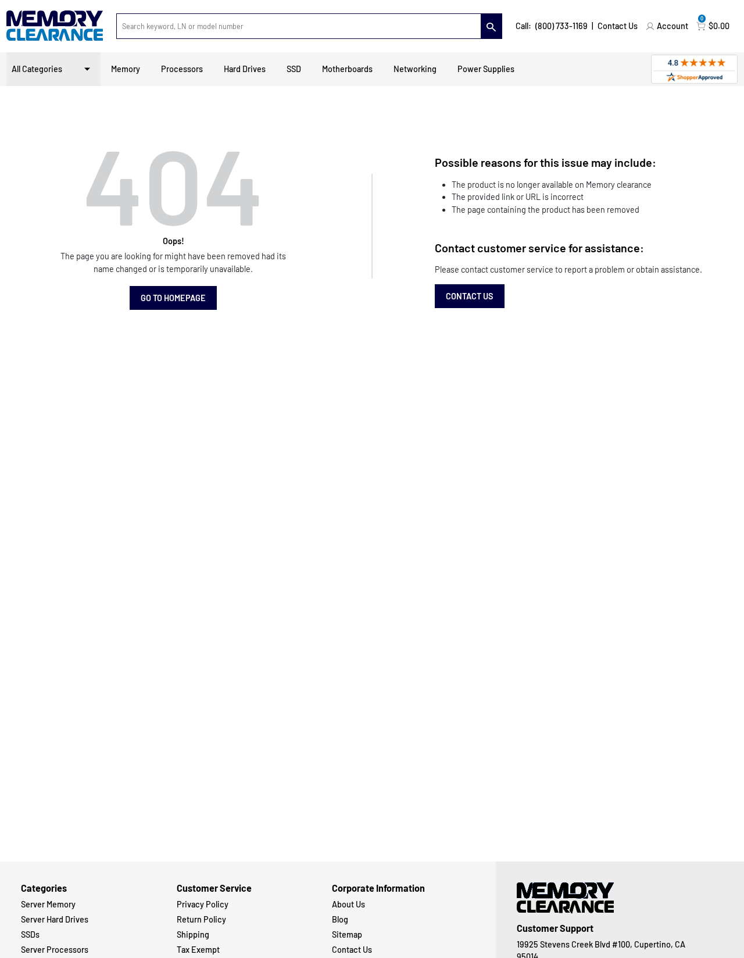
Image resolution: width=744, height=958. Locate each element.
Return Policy (201, 919)
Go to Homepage (173, 298)
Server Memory (48, 904)
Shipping (193, 934)
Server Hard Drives (54, 919)
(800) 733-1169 (561, 26)
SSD (294, 69)
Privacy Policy (202, 904)
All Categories (37, 69)
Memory (125, 69)
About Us (348, 904)
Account (672, 26)
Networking (415, 69)
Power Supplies (485, 69)
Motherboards (347, 69)
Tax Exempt (198, 950)
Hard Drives (245, 69)
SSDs (30, 934)
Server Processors (54, 950)
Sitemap (347, 934)
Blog (340, 919)
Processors (182, 69)
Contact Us (618, 26)
